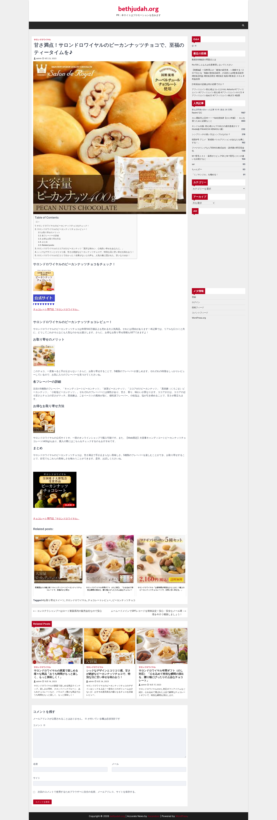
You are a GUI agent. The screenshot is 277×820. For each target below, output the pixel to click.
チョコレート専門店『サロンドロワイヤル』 (56, 309)
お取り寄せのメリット (50, 232)
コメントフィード (200, 312)
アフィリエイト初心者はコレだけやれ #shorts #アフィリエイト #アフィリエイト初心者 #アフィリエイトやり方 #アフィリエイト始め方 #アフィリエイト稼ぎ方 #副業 (218, 92)
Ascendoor (154, 816)
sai (193, 164)
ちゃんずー (197, 169)
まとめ (45, 242)
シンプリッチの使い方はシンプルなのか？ (211, 134)
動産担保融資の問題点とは (204, 59)
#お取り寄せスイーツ (53, 600)
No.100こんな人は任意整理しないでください (212, 64)
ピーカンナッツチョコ (123, 600)
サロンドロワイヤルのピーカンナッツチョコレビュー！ (62, 229)
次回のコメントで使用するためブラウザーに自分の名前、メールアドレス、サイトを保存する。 (87, 791)
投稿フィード (198, 307)
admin (38, 58)
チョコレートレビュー (99, 600)
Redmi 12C (197, 112)
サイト (36, 777)
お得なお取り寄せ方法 (51, 239)
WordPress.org (199, 318)
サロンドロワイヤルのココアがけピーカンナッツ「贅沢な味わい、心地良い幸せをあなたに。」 (80, 248)
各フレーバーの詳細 (50, 235)
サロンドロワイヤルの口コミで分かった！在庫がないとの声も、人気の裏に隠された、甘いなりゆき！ (83, 255)
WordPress (181, 816)
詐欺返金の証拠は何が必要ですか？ (208, 84)
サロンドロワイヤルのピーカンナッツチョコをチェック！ (63, 225)
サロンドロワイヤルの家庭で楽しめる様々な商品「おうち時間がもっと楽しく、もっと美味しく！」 (56, 674)
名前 (35, 763)
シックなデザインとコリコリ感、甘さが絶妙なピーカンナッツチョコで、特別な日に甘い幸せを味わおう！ (85, 252)
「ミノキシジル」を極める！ (205, 174)
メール (115, 763)
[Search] (243, 25)
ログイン (196, 302)
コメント (39, 725)
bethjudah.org (138, 9)
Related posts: (48, 245)
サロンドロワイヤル (42, 39)
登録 (194, 297)
